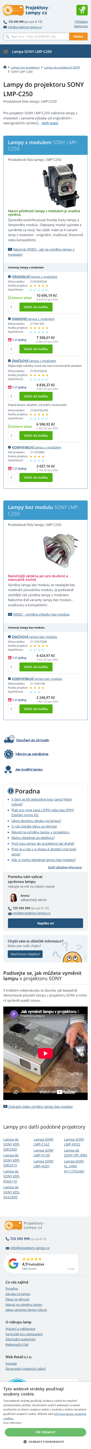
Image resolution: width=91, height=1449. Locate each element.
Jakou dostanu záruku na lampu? (36, 820)
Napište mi (45, 923)
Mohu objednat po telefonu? (33, 837)
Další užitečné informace (65, 867)
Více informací (12, 1423)
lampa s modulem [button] (34, 276)
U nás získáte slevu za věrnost (34, 826)
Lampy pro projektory (25, 67)
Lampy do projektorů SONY (62, 67)
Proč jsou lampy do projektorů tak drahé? (42, 843)
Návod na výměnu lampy (24, 1304)
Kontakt (11, 1363)
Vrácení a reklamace (20, 1329)
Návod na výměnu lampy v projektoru (40, 832)
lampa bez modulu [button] (34, 637)
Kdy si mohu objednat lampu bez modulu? (43, 859)
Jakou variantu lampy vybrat (26, 1310)
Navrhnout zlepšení (25, 954)
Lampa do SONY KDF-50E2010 (11, 1160)
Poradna (12, 1288)
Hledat (78, 36)
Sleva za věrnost (17, 1299)
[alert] (45, 1415)
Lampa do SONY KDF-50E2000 (11, 1144)
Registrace (81, 26)
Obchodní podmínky (21, 1339)
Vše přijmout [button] (46, 1432)
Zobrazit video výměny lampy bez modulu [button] (40, 1106)
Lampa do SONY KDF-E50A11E (11, 1176)
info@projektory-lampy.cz (25, 27)
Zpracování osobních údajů (26, 1368)
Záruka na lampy (18, 1294)
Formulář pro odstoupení (24, 1334)
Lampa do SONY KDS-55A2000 (11, 1192)
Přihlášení (81, 22)
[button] (45, 1441)
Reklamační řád (17, 1344)
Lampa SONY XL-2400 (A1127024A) (74, 1166)
